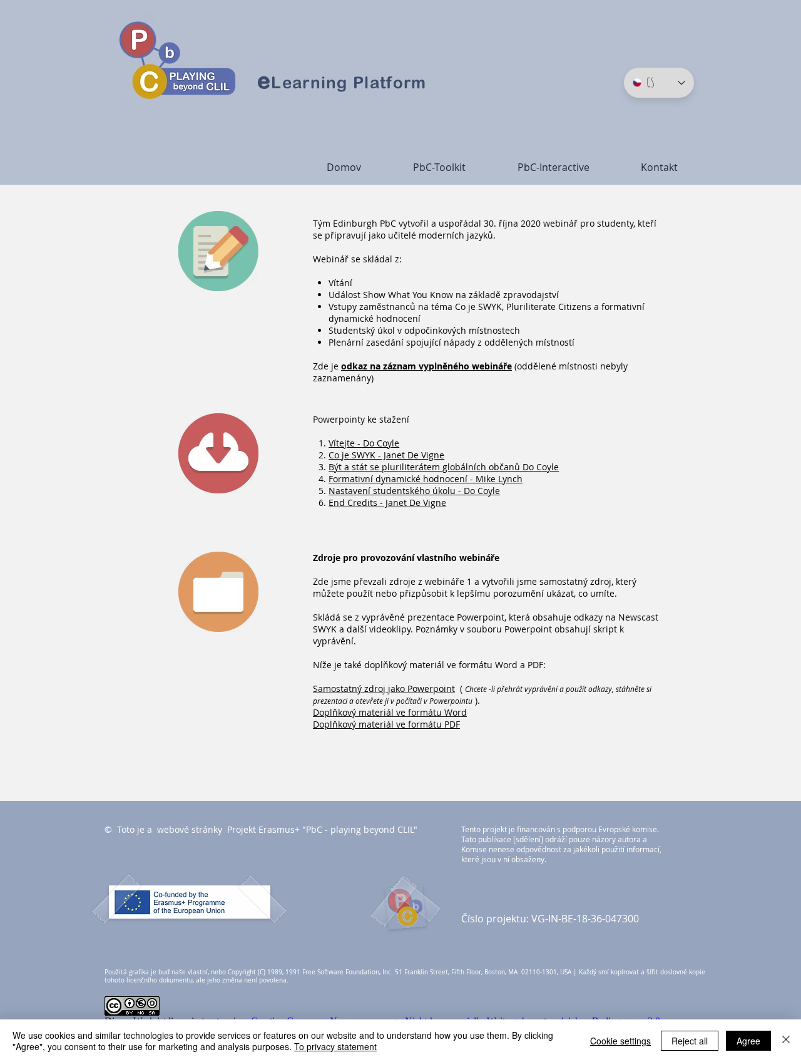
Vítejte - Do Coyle (364, 443)
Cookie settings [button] (620, 1040)
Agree (748, 1040)
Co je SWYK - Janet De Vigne (386, 455)
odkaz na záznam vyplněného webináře (426, 366)
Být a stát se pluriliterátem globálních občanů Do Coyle (444, 467)
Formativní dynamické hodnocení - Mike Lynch (426, 479)
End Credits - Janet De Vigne (387, 502)
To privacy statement (335, 1046)
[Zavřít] (785, 1040)
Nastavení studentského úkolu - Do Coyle (414, 491)
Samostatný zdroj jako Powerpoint (384, 688)
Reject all (689, 1040)
